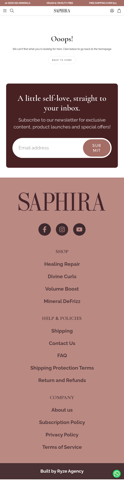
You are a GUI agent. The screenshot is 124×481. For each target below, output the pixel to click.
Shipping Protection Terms (62, 368)
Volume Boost (62, 289)
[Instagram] (62, 229)
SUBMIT (96, 148)
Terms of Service (62, 447)
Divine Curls (62, 276)
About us (62, 410)
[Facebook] (44, 229)
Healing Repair (62, 264)
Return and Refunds (62, 380)
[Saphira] (62, 202)
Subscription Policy (62, 422)
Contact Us (62, 343)
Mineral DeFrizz (62, 301)
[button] (5, 10)
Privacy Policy (62, 435)
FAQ (62, 355)
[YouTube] (79, 229)
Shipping (62, 331)
